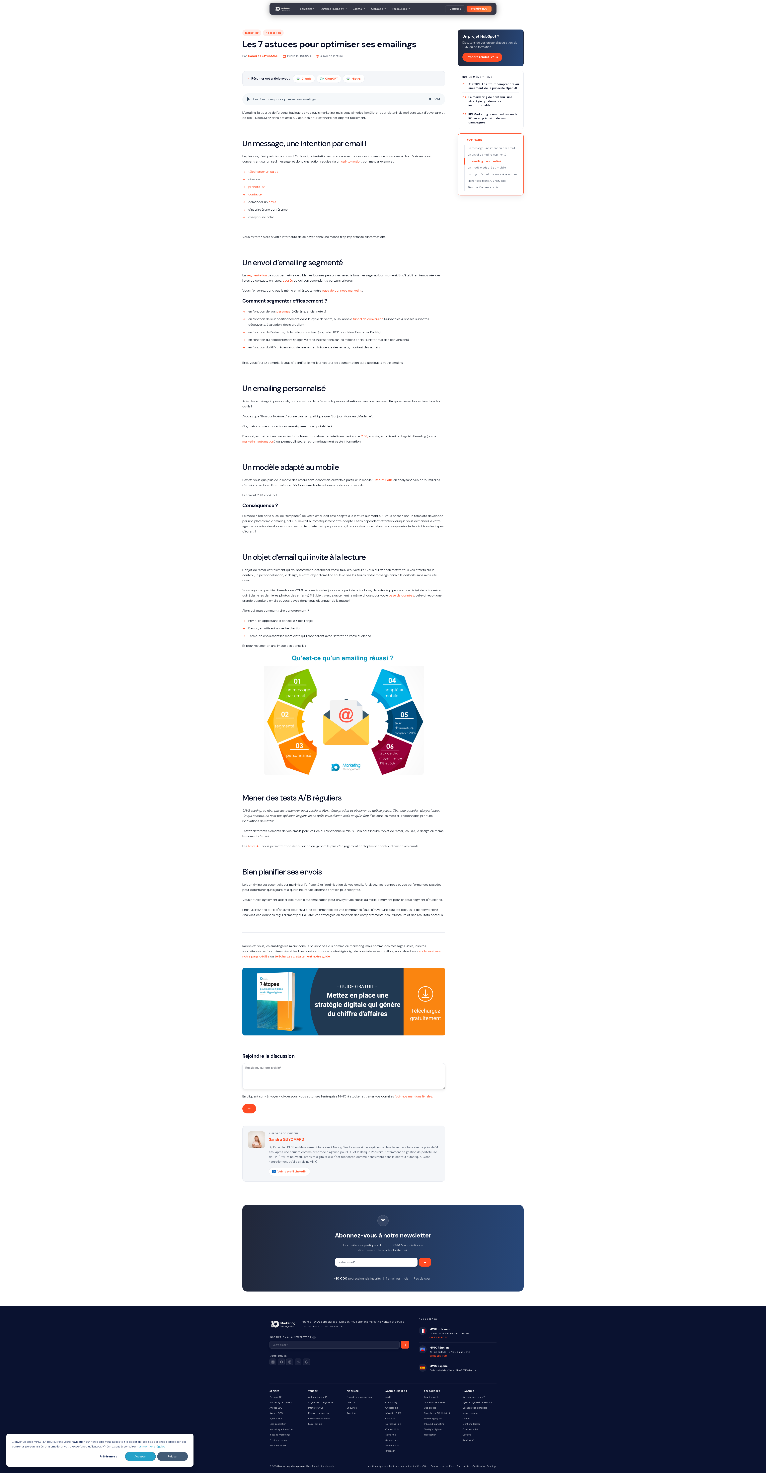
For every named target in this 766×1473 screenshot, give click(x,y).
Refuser (173, 1456)
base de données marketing (342, 290)
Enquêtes (352, 1407)
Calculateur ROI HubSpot (437, 1413)
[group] (343, 99)
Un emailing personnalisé (484, 161)
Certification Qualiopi (484, 1466)
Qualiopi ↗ (468, 1440)
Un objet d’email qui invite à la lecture (492, 174)
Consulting (391, 1402)
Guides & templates (434, 1402)
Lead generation (277, 1424)
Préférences (108, 1456)
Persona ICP (275, 1397)
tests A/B (255, 846)
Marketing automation (281, 1429)
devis (272, 202)
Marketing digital (433, 1418)
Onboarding (391, 1407)
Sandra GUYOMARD (263, 56)
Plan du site (463, 1466)
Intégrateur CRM (317, 1407)
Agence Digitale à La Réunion (478, 1402)
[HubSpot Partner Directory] (298, 1362)
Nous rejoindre (470, 1413)
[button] (248, 99)
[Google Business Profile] (306, 1362)
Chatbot (351, 1402)
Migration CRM (393, 1413)
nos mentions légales (151, 1446)
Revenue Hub (392, 1445)
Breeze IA (390, 1450)
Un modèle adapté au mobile (487, 167)
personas (283, 311)
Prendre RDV (479, 8)
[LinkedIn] (272, 1362)
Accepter (140, 1456)
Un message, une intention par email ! (492, 148)
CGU (424, 1466)
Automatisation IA (317, 1397)
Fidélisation (273, 33)
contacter (255, 194)
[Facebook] (281, 1362)
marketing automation (258, 441)
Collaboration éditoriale (475, 1407)
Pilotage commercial (318, 1413)
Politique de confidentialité (404, 1466)
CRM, (364, 436)
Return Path (383, 480)
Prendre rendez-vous (482, 57)
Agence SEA (275, 1418)
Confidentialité (470, 1429)
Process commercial (319, 1418)
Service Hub (391, 1440)
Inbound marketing (279, 1434)
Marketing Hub (393, 1424)
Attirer (274, 1391)
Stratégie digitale (432, 1429)
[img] (430, 99)
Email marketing (278, 1440)
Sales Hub (390, 1434)
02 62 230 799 (438, 1356)
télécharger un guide (263, 172)
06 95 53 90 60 (438, 1337)
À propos (377, 9)
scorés (288, 280)
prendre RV (256, 187)
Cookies (467, 1434)
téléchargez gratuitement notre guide (302, 956)
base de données (401, 595)
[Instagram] (289, 1362)
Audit (388, 1397)
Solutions (306, 9)
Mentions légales (472, 1424)
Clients (357, 9)
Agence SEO (275, 1407)
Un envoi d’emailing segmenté (487, 154)
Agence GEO (276, 1413)
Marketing (252, 33)
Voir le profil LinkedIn (292, 1171)
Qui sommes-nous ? (474, 1397)
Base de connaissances (359, 1397)
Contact (455, 8)
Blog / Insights (431, 1397)
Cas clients (430, 1407)
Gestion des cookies (442, 1466)
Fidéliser (353, 1391)
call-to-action (351, 161)
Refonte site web (278, 1445)
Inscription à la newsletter (303, 1337)
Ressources (399, 9)
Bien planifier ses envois (483, 187)
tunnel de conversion (368, 319)
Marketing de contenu (280, 1402)
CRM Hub (390, 1418)
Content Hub (392, 1429)
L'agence (468, 1391)
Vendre (313, 1391)
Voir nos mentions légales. (414, 1096)
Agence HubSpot (332, 9)
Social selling (315, 1424)
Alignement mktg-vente (320, 1402)
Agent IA (351, 1413)
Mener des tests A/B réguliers (487, 180)
